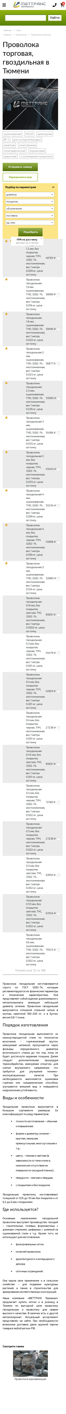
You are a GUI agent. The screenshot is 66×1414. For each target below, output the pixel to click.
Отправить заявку (20, 166)
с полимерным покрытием (36, 156)
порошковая (37, 150)
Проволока (21, 35)
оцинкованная (12, 133)
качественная (27, 145)
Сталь (18, 30)
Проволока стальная (41, 35)
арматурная (44, 133)
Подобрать (31, 231)
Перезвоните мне (20, 177)
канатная (9, 145)
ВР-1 (6, 139)
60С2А (29, 133)
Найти (55, 17)
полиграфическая (14, 150)
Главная (7, 30)
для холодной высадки (27, 139)
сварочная (10, 156)
